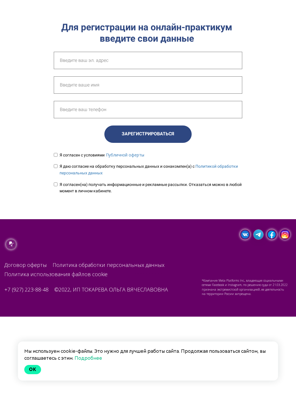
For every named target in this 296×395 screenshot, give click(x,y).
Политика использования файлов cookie (56, 274)
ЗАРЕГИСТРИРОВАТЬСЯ (148, 133)
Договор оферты (25, 264)
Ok (32, 369)
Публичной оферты (125, 155)
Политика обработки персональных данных (108, 264)
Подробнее (88, 358)
